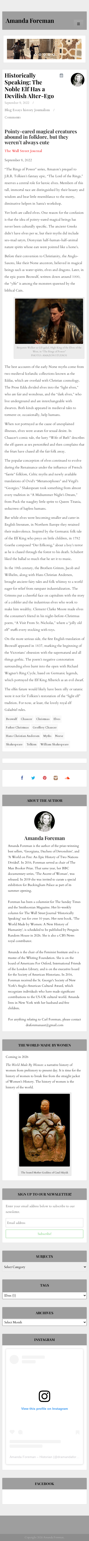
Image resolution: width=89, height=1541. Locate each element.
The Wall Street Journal (23, 151)
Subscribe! (44, 1234)
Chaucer (26, 719)
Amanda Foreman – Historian (31, 1457)
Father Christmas (17, 727)
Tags (44, 1285)
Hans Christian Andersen (22, 736)
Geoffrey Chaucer (45, 727)
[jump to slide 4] (49, 54)
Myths (47, 736)
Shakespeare (14, 744)
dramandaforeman (71, 1457)
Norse (59, 736)
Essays (17, 110)
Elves (56, 719)
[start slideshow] (30, 54)
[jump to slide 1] (35, 54)
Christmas (43, 719)
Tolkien (31, 744)
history (28, 110)
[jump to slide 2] (40, 54)
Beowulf (11, 719)
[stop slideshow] (59, 54)
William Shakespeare (54, 744)
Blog (8, 110)
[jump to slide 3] (44, 54)
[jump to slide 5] (53, 54)
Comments (13, 117)
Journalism (42, 110)
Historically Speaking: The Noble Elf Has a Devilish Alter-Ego (29, 85)
